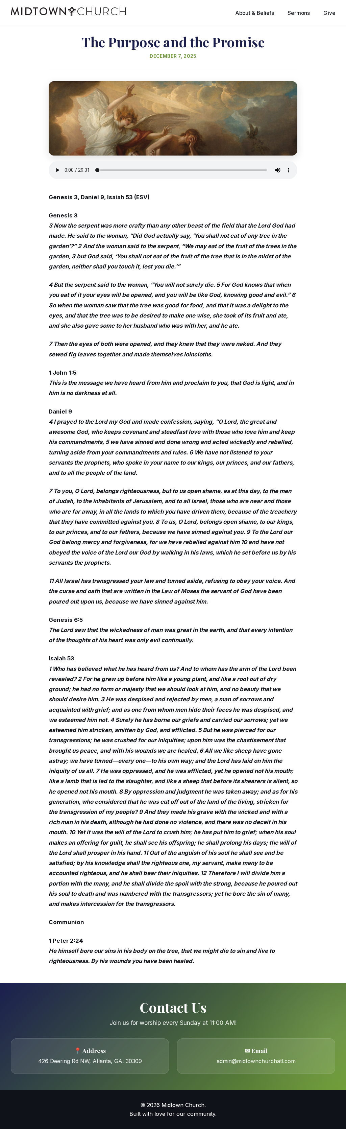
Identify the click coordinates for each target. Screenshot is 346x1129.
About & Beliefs (255, 13)
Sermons (299, 13)
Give (329, 13)
